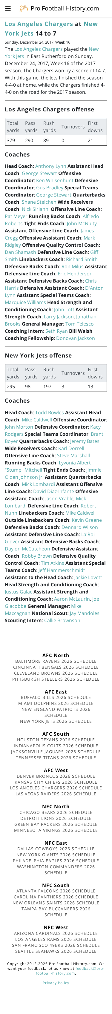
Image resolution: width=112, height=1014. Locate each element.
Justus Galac (18, 591)
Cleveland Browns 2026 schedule (56, 673)
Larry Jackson (59, 316)
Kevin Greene (87, 520)
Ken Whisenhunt (54, 180)
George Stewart (39, 173)
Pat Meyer (16, 216)
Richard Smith (82, 259)
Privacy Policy (56, 982)
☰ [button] (8, 8)
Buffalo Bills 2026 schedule (56, 697)
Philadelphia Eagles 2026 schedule (56, 860)
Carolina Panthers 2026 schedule (56, 897)
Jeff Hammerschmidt (62, 570)
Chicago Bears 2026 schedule (56, 812)
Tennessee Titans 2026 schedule (56, 757)
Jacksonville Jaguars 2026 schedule (56, 751)
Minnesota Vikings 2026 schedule (56, 830)
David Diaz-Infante (53, 491)
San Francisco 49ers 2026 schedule (56, 945)
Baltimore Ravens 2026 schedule (56, 661)
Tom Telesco (79, 323)
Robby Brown (37, 556)
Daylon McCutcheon (27, 548)
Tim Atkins (52, 563)
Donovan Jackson (75, 338)
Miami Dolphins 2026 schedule (56, 703)
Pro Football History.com (65, 8)
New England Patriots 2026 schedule (56, 712)
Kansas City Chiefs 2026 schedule (56, 782)
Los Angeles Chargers (39, 24)
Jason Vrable (59, 498)
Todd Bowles (49, 412)
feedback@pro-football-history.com (70, 971)
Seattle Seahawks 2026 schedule (56, 951)
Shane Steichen (39, 202)
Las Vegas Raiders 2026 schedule (56, 794)
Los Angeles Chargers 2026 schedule (56, 788)
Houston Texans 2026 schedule (56, 740)
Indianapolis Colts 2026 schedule (56, 745)
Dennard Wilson (80, 527)
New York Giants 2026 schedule (56, 854)
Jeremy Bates (84, 441)
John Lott (64, 309)
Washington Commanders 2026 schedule (56, 869)
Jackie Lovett (88, 577)
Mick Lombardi (38, 484)
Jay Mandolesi (85, 613)
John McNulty (82, 223)
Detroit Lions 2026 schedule (56, 818)
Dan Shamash (20, 252)
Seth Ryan (56, 331)
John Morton (19, 427)
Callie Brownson (62, 620)
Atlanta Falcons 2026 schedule (56, 891)
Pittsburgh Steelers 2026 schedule (56, 679)
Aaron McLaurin (72, 599)
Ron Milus (73, 266)
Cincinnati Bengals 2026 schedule (56, 667)
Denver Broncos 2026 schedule (56, 776)
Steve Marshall (73, 455)
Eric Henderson (75, 273)
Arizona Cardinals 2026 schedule (56, 933)
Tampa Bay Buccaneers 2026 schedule (56, 912)
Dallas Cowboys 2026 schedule (56, 849)
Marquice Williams (25, 302)
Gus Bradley (49, 187)
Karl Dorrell (71, 448)
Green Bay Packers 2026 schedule (56, 824)
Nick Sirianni (36, 209)
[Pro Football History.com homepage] (23, 8)
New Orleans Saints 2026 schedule (56, 903)
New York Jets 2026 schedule (56, 721)
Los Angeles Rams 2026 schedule (56, 939)
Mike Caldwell (37, 419)
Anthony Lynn (50, 166)
